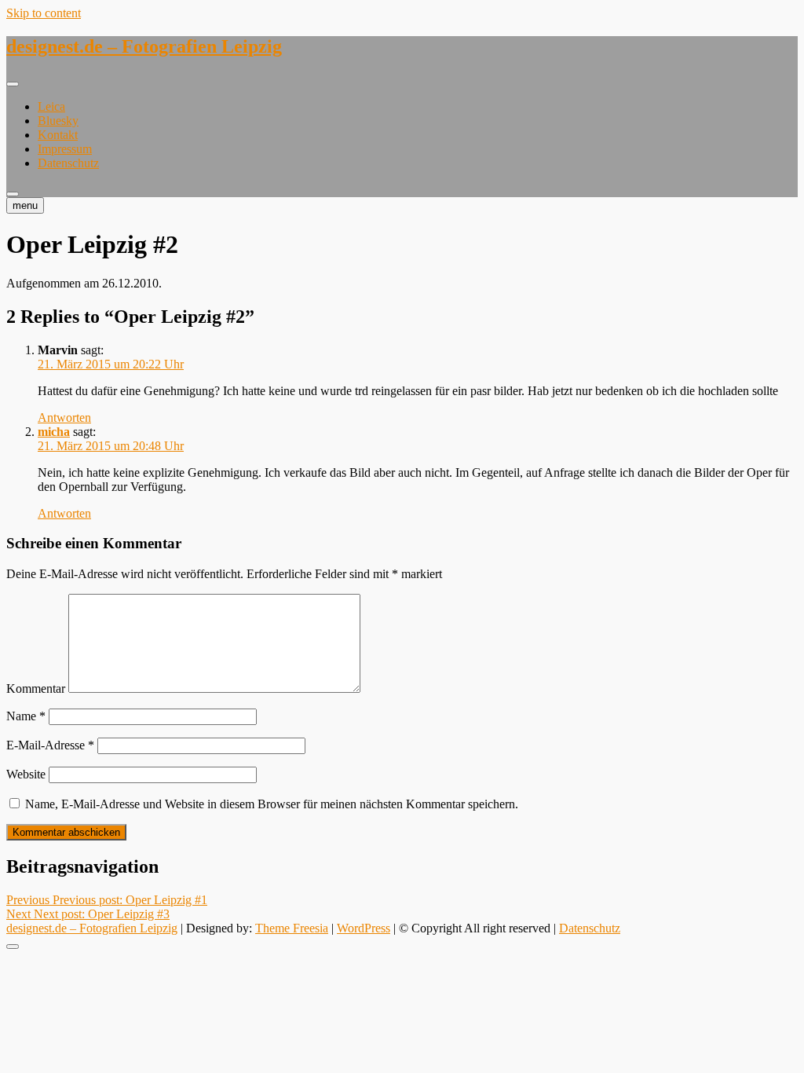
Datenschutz (68, 163)
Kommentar (35, 688)
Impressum (65, 149)
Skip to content (43, 13)
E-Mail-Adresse (50, 745)
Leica (51, 106)
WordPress (363, 928)
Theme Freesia (291, 928)
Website (26, 774)
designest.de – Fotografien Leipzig (144, 46)
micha (54, 431)
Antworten (64, 417)
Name (26, 716)
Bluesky (58, 120)
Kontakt (58, 134)
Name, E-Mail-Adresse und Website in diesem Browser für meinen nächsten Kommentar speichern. (271, 804)
